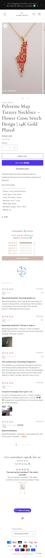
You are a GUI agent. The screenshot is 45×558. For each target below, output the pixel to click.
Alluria (19, 554)
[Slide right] (27, 98)
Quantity (4, 143)
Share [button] (6, 217)
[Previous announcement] (4, 4)
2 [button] (19, 445)
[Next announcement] (40, 4)
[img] (7, 289)
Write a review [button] (22, 258)
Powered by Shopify (27, 554)
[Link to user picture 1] (7, 342)
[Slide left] (17, 98)
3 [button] (23, 445)
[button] (4, 14)
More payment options (22, 168)
